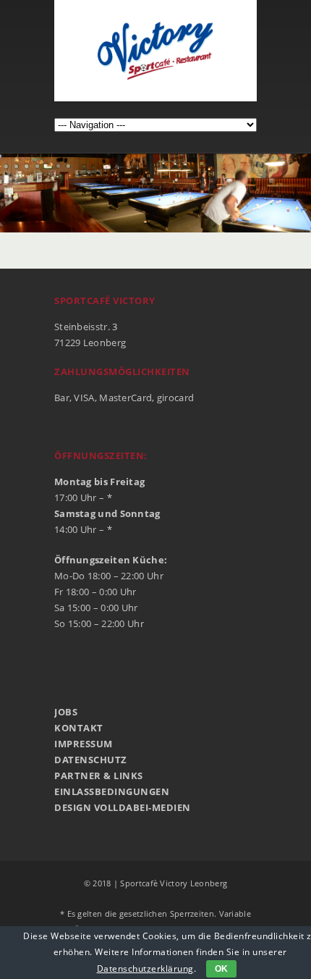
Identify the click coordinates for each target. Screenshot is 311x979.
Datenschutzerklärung (145, 968)
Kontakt (78, 727)
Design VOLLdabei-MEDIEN (122, 807)
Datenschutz (90, 759)
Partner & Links (98, 775)
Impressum (83, 743)
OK (221, 969)
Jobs (65, 711)
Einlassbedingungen (111, 791)
